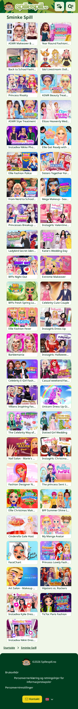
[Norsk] (50, 699)
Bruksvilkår (12, 672)
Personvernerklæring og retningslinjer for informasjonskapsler (39, 680)
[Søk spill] (70, 6)
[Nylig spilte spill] (59, 6)
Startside (9, 648)
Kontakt (34, 699)
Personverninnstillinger (19, 687)
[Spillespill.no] (26, 6)
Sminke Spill (28, 648)
